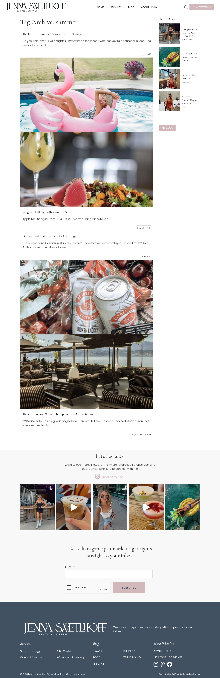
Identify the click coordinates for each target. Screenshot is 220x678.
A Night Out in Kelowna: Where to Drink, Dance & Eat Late (190, 34)
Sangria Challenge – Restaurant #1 (44, 212)
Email (70, 566)
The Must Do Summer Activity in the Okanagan (53, 34)
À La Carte (64, 651)
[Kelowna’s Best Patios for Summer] (169, 79)
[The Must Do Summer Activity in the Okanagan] (86, 95)
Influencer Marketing (70, 657)
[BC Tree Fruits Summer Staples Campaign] (86, 297)
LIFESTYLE (98, 664)
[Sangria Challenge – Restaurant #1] (86, 169)
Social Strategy (30, 651)
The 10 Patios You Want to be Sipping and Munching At (57, 414)
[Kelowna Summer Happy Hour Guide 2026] (169, 101)
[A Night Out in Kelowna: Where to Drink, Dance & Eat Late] (169, 33)
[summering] (110, 507)
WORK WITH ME (203, 7)
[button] (186, 7)
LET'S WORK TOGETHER (168, 657)
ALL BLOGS (167, 128)
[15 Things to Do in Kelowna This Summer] (169, 57)
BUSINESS (129, 651)
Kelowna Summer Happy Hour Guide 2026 (189, 101)
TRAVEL (97, 651)
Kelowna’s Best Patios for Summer (189, 78)
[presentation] (88, 588)
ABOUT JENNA (162, 651)
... (48, 45)
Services (116, 7)
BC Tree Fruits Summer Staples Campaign (49, 236)
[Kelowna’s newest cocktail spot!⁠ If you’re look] (146, 507)
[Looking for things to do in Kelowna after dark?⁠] (37, 507)
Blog (131, 7)
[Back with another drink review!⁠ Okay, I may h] (73, 507)
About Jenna (149, 7)
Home (100, 7)
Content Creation (32, 657)
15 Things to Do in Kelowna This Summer (189, 57)
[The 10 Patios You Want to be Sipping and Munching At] (86, 371)
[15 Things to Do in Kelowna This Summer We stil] (182, 507)
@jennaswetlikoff (113, 477)
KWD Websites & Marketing (186, 674)
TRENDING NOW (133, 657)
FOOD (96, 657)
